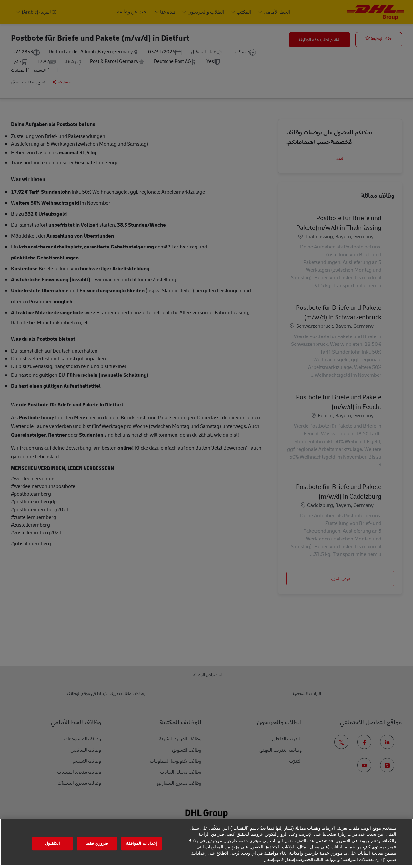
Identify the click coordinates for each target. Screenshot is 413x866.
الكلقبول (52, 843)
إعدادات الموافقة (141, 843)
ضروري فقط (97, 843)
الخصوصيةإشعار (299, 859)
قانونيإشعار (274, 859)
